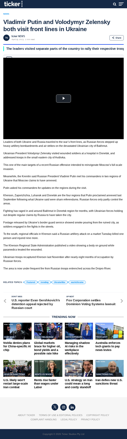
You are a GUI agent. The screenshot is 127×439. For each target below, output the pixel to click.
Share (118, 38)
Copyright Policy (97, 415)
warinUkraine (77, 282)
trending (44, 282)
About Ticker (26, 415)
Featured (31, 282)
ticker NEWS (18, 36)
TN (6, 38)
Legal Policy (69, 419)
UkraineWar (59, 282)
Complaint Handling (44, 419)
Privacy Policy (90, 419)
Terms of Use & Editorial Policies (60, 415)
